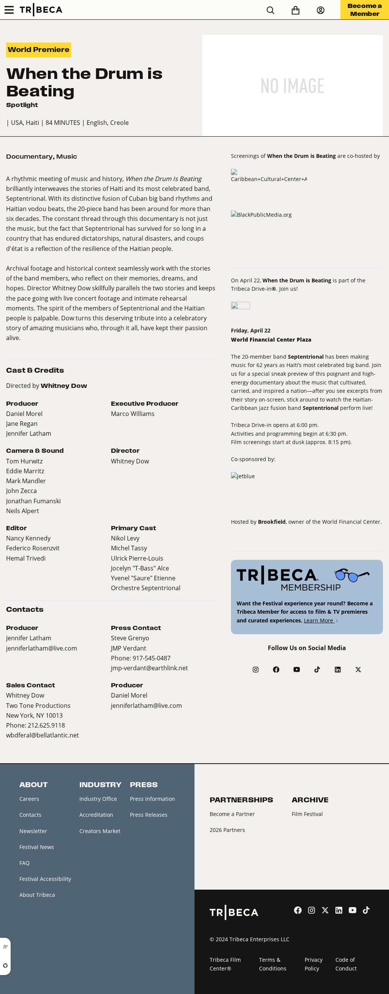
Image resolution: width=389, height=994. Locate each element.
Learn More (319, 620)
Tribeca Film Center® (225, 964)
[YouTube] (297, 669)
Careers (29, 798)
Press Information (152, 798)
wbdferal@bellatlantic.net (42, 735)
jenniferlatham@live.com (41, 648)
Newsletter (33, 831)
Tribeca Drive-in (251, 288)
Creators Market (99, 831)
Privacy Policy (314, 964)
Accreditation (96, 814)
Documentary (29, 156)
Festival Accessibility (45, 878)
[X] (358, 669)
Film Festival (307, 814)
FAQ (24, 862)
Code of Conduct (346, 964)
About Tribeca (37, 894)
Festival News (36, 847)
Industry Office (98, 798)
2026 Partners (227, 829)
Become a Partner (232, 814)
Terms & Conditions (272, 964)
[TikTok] (317, 669)
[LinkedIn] (338, 669)
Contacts (30, 814)
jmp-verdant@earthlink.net (149, 668)
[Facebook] (276, 669)
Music (66, 156)
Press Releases (149, 814)
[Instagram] (255, 669)
